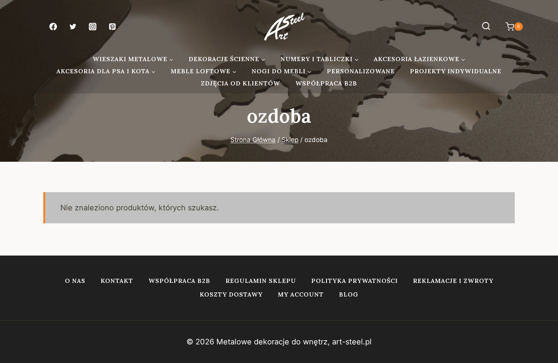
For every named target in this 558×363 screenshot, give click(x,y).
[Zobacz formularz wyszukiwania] (486, 26)
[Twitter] (72, 26)
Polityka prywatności (354, 280)
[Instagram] (92, 26)
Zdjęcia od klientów (240, 83)
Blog (348, 294)
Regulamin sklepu (260, 280)
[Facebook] (53, 26)
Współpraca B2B (326, 83)
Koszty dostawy (231, 294)
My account (301, 294)
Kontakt (117, 280)
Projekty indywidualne (455, 71)
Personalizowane (361, 71)
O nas (75, 280)
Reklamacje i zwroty (453, 280)
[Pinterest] (112, 26)
